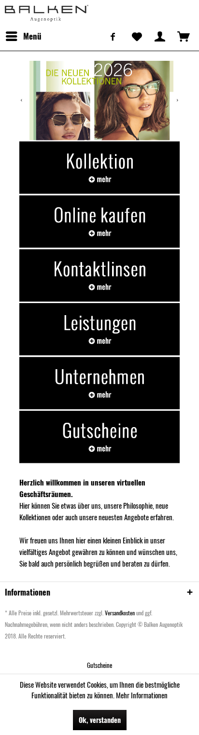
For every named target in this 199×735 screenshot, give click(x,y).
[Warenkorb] (183, 36)
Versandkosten (120, 613)
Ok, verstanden (100, 720)
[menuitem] (23, 36)
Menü (32, 36)
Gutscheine (99, 665)
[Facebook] (113, 36)
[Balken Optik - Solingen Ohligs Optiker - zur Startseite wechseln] (46, 13)
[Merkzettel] (136, 36)
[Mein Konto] (160, 36)
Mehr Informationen (142, 695)
